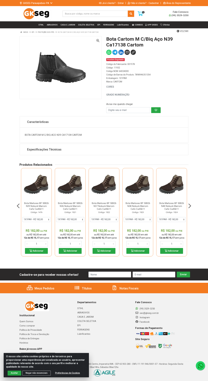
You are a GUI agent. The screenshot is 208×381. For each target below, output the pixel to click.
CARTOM (117, 81)
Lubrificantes (83, 334)
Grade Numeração (117, 94)
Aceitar (14, 373)
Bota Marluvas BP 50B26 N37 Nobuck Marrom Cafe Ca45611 (104, 206)
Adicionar (37, 250)
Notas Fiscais (129, 288)
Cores (110, 86)
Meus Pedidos (44, 288)
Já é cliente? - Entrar (113, 3)
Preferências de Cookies (67, 373)
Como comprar (27, 325)
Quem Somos (26, 321)
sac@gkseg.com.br (149, 313)
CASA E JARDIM (85, 316)
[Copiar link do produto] (133, 52)
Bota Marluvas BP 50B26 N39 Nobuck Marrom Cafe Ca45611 (36, 206)
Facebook (144, 322)
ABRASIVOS (83, 312)
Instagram (144, 317)
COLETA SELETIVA (86, 321)
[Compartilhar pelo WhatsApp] (108, 52)
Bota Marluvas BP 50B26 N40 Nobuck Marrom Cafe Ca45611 (171, 206)
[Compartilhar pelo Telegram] (115, 52)
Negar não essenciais (37, 373)
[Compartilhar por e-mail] (127, 52)
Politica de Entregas (29, 338)
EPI (79, 325)
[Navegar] (18, 206)
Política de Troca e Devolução (34, 334)
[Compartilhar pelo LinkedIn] (121, 52)
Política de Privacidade (30, 330)
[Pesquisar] (131, 14)
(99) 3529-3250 (180, 15)
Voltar (183, 31)
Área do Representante (178, 3)
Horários (23, 342)
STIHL (80, 308)
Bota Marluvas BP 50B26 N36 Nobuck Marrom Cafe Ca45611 (70, 206)
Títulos (86, 288)
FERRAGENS (83, 329)
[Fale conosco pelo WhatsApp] (200, 365)
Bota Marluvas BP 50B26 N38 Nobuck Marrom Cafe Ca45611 (138, 206)
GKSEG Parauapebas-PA (36, 3)
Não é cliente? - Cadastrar (145, 3)
